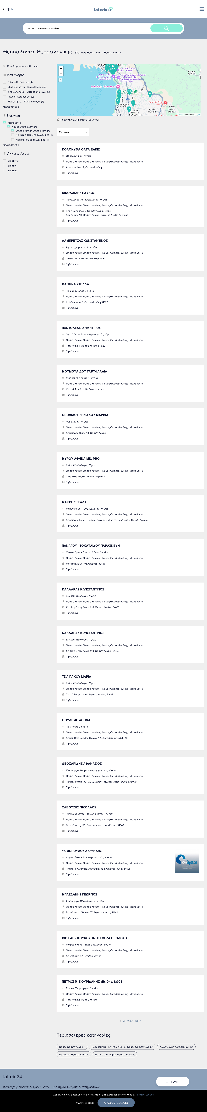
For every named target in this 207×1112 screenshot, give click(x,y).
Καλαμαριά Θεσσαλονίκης (176, 1046)
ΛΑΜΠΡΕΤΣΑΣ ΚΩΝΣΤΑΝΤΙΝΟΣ (85, 240)
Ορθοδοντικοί (74, 155)
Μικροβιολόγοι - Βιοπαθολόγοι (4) (27, 87)
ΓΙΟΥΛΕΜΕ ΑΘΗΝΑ (76, 720)
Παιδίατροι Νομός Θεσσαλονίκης (115, 1054)
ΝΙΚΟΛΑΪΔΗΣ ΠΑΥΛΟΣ (78, 193)
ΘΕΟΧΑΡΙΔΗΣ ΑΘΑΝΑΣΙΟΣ (82, 763)
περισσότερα (11, 106)
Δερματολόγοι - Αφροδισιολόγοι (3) (29, 91)
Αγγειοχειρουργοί (77, 247)
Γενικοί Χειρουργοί (77, 988)
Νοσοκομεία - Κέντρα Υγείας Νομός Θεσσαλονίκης (122, 1046)
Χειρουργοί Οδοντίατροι (80, 901)
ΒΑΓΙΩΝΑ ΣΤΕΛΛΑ (75, 284)
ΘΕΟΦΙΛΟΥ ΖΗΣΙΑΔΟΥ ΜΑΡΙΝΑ (85, 415)
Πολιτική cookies (145, 1094)
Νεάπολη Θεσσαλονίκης (73, 1054)
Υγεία (87, 155)
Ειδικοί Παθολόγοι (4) (20, 82)
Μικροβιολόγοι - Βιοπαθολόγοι (84, 944)
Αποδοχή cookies (116, 1102)
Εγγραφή (173, 1081)
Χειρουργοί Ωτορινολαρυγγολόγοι (86, 770)
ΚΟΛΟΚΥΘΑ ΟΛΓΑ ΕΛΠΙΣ (81, 149)
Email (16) (13, 160)
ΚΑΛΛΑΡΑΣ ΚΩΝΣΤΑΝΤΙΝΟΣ (83, 589)
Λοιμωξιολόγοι (89, 199)
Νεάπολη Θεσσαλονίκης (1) (32, 139)
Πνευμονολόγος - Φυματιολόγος (85, 813)
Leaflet (180, 114)
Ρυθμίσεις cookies (84, 1102)
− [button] (61, 73)
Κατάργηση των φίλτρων (22, 66)
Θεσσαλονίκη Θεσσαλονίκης (83, 161)
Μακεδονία (136, 161)
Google (197, 114)
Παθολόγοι (72, 199)
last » (138, 1020)
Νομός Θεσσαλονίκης (115, 161)
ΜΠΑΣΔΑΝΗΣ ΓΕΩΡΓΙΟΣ (79, 894)
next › (130, 1020)
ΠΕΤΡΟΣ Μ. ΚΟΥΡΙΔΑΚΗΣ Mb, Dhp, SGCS (92, 981)
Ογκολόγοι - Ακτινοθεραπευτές (84, 334)
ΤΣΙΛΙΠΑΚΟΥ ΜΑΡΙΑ (76, 676)
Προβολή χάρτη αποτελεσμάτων (80, 119)
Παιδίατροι (72, 726)
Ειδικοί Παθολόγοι (76, 465)
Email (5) (12, 170)
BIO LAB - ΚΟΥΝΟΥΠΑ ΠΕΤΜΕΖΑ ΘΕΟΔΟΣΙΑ (95, 938)
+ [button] (61, 68)
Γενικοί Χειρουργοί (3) (21, 96)
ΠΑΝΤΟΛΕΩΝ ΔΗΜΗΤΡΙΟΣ (81, 328)
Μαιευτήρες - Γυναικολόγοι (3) (26, 101)
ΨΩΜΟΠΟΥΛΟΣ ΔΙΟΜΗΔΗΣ (82, 851)
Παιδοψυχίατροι (75, 290)
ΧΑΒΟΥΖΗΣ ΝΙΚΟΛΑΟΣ (79, 807)
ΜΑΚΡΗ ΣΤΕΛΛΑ (74, 502)
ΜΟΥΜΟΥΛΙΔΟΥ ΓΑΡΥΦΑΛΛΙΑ (84, 371)
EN (11, 9)
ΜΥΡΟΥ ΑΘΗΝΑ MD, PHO (81, 458)
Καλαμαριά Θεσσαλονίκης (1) (34, 134)
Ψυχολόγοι (72, 421)
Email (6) (12, 165)
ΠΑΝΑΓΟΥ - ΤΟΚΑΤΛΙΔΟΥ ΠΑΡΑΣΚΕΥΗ (91, 545)
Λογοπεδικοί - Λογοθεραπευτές (84, 857)
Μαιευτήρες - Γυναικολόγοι (82, 508)
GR (5, 9)
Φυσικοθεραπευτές (77, 377)
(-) (5, 122)
